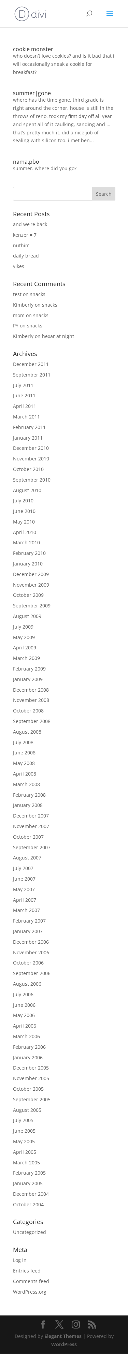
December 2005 (31, 1067)
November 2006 (31, 952)
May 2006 (24, 1015)
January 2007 (28, 931)
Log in (20, 1260)
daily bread (26, 255)
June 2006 (24, 1005)
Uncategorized (29, 1232)
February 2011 (29, 427)
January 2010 (28, 563)
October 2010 (28, 469)
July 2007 (23, 868)
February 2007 (29, 920)
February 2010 (29, 553)
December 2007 (31, 815)
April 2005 (24, 1152)
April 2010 (24, 532)
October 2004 (28, 1204)
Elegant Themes (63, 1336)
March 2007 (26, 910)
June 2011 (24, 395)
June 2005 (24, 1131)
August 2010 (27, 490)
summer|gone (32, 93)
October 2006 (28, 962)
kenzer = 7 (25, 235)
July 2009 (23, 626)
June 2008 (24, 752)
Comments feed (31, 1281)
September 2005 (32, 1099)
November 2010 (31, 458)
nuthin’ (21, 245)
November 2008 (31, 700)
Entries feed (27, 1270)
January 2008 (28, 805)
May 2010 (24, 521)
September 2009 (32, 605)
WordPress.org (29, 1292)
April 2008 (24, 773)
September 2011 (32, 374)
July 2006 (23, 994)
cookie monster (33, 49)
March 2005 (26, 1162)
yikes (18, 266)
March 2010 (26, 542)
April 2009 (24, 647)
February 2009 (29, 668)
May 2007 (24, 889)
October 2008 (28, 710)
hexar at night (58, 336)
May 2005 (24, 1141)
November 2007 (31, 826)
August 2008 (27, 731)
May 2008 (24, 763)
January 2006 (28, 1057)
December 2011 (31, 364)
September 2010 (32, 479)
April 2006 (24, 1025)
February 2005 (29, 1172)
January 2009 (28, 679)
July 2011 (23, 385)
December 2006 (31, 942)
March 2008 (26, 784)
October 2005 (28, 1089)
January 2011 (28, 438)
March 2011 (26, 416)
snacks (37, 294)
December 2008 (31, 690)
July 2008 (23, 742)
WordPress (64, 1344)
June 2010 (24, 511)
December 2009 (31, 574)
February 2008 (29, 795)
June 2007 (24, 878)
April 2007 (24, 900)
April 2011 (24, 406)
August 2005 (27, 1110)
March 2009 (26, 658)
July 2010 (23, 500)
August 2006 (27, 984)
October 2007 (28, 837)
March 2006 (26, 1036)
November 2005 (31, 1078)
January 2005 (28, 1183)
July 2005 (23, 1120)
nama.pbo (26, 161)
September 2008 (32, 721)
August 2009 (27, 616)
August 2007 (27, 857)
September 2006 (32, 973)
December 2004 (31, 1194)
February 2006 (29, 1047)
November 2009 (31, 585)
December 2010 (31, 448)
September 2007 (32, 847)
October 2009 (28, 595)
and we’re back (30, 224)
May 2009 (24, 637)
